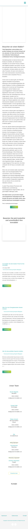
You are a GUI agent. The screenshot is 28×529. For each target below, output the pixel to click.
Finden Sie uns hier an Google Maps (17, 506)
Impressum (4, 515)
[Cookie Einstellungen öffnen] (2, 527)
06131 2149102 (15, 396)
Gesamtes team (14, 473)
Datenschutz (15, 515)
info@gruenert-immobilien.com (15, 411)
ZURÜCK (14, 207)
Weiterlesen (6, 285)
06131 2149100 (15, 409)
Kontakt (25, 515)
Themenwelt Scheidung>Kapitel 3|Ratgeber (12, 269)
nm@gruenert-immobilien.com (15, 398)
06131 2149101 (15, 465)
